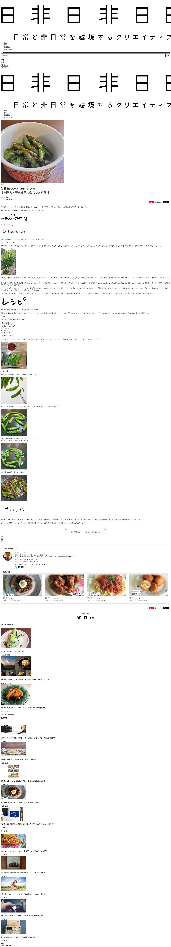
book (5, 43)
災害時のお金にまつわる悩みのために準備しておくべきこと (20, 759)
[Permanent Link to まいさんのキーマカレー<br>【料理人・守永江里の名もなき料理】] (13, 799)
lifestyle (6, 46)
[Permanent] (16, 647)
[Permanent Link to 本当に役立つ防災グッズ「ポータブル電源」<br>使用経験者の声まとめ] (13, 912)
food (5, 44)
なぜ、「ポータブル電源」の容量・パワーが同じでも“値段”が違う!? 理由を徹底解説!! (28, 738)
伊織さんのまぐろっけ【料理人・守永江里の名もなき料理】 (138, 599)
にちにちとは (8, 49)
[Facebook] (2, 52)
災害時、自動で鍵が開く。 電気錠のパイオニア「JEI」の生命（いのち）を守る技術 (28, 824)
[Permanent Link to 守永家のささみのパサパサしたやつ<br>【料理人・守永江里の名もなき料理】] (13, 847)
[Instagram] (3, 52)
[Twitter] (1, 52)
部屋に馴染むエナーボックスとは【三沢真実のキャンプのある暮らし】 (23, 894)
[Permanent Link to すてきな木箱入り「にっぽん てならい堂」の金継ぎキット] (13, 933)
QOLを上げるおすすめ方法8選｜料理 (12, 651)
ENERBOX (7, 47)
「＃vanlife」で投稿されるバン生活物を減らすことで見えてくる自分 (23, 872)
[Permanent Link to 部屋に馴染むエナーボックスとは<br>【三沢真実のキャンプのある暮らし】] (13, 890)
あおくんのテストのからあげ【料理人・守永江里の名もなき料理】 (54, 599)
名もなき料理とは (6, 225)
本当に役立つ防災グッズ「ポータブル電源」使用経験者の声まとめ (22, 915)
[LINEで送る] (158, 202)
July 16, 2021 (5, 711)
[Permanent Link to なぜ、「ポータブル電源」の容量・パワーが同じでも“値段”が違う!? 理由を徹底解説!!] (13, 734)
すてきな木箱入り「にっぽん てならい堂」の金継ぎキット (19, 937)
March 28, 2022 (6, 655)
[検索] (168, 55)
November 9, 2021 (6, 683)
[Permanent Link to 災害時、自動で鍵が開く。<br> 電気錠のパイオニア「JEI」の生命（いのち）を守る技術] (13, 820)
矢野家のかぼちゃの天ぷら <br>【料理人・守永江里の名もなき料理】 (23, 708)
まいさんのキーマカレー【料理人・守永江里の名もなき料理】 (12, 599)
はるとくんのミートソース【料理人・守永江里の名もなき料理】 (96, 599)
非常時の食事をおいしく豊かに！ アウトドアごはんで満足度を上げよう (24, 781)
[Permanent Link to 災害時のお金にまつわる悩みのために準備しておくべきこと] (13, 756)
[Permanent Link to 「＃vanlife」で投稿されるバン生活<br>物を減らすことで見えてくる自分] (13, 869)
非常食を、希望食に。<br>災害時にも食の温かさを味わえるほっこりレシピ (25, 679)
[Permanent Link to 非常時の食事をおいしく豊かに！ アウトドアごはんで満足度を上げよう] (13, 777)
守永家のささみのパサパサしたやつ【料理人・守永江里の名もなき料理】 (24, 851)
